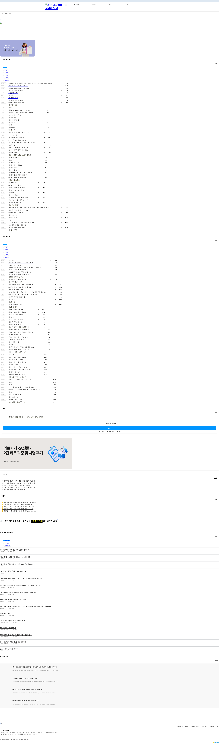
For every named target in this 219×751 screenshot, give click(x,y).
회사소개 (179, 726)
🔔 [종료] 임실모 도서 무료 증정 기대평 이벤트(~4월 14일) (18, 509)
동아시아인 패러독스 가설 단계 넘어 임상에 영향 (25, 678)
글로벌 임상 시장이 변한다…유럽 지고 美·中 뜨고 (25, 700)
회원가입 (119, 431)
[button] (5, 67)
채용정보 (93, 4)
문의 (127, 4)
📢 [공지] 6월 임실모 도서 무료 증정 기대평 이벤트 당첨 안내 (18, 483)
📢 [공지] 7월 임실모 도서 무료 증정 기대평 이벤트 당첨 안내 (18, 481)
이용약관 (186, 726)
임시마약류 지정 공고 (5, 614)
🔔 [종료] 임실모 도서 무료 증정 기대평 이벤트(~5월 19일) (18, 507)
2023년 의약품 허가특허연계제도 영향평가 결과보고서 (15, 550)
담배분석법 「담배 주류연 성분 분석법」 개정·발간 (13, 642)
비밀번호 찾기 (110, 431)
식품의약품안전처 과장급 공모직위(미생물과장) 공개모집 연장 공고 (18, 592)
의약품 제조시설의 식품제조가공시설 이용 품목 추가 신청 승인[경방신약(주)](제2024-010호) (25, 606)
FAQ (218, 726)
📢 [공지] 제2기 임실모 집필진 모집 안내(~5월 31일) (16, 485)
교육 (109, 4)
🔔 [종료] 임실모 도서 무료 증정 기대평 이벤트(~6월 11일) (17, 504)
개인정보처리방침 (195, 726)
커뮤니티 (76, 4)
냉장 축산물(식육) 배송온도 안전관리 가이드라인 (13, 621)
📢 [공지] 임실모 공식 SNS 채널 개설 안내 (13, 489)
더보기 (216, 63)
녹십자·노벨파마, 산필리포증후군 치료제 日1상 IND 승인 (27, 689)
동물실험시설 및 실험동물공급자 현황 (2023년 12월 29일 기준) (17, 564)
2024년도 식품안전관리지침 (8, 628)
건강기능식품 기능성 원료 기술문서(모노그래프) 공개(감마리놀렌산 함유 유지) (21, 578)
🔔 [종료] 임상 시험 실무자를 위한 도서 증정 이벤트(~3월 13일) (19, 511)
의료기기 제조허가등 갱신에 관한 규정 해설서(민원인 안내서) (16, 635)
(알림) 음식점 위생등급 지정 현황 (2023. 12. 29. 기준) (15, 557)
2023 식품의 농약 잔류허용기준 (9, 649)
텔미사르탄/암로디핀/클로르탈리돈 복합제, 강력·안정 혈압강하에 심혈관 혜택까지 (34, 667)
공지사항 (204, 726)
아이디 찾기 (101, 431)
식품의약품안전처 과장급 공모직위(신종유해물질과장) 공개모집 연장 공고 (20, 585)
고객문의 (212, 726)
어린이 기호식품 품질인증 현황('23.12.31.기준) (13, 571)
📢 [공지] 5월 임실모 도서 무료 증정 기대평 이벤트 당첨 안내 (18, 487)
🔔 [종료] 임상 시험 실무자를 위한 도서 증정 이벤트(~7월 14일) (19, 502)
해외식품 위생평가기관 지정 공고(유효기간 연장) (13, 599)
